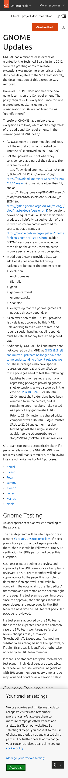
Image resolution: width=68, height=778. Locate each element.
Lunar (10, 493)
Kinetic (11, 488)
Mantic (11, 498)
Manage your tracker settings (26, 758)
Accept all (15, 767)
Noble (11, 504)
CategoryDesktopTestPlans (32, 538)
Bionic (11, 472)
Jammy (11, 482)
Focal (10, 477)
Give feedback (45, 27)
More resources (49, 5)
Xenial (11, 467)
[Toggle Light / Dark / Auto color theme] (59, 16)
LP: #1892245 (29, 392)
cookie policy (14, 748)
